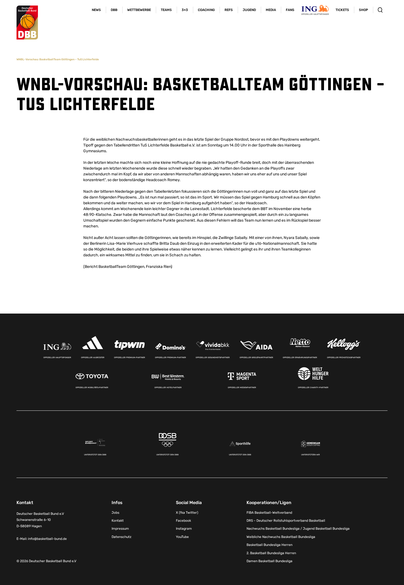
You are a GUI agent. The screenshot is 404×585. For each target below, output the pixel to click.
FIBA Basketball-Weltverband (269, 513)
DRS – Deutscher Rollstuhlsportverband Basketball (286, 521)
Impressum (120, 528)
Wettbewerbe (139, 10)
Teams (166, 10)
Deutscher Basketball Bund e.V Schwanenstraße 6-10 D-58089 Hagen (40, 520)
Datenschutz (121, 537)
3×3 (185, 10)
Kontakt (118, 521)
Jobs (115, 513)
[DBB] (27, 23)
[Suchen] (380, 10)
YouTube (182, 537)
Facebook (183, 521)
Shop (363, 10)
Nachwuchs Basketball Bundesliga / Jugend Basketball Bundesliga (298, 528)
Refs (229, 10)
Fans (290, 10)
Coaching (206, 10)
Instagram (184, 528)
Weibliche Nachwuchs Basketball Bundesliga (281, 537)
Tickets (342, 10)
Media (271, 10)
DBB (114, 10)
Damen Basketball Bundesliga (269, 561)
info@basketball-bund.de (47, 539)
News (96, 10)
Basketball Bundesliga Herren (269, 545)
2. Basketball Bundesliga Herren (271, 553)
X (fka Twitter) (187, 513)
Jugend (249, 10)
